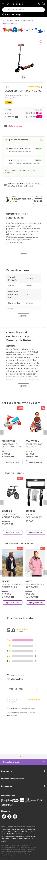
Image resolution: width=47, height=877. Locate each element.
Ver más (23, 253)
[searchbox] (26, 9)
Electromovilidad (27, 20)
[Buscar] (5, 9)
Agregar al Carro (12, 462)
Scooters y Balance (10, 23)
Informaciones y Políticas (12, 779)
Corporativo (6, 771)
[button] (43, 3)
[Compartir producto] (40, 41)
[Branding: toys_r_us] (23, 33)
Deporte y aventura (9, 20)
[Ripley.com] (15, 4)
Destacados (6, 786)
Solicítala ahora (15, 126)
